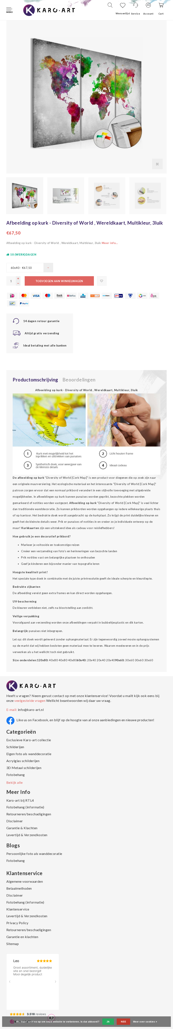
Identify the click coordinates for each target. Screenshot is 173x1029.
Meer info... (110, 243)
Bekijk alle (14, 782)
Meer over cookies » (145, 1021)
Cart (161, 13)
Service (135, 13)
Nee (123, 1021)
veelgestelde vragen (30, 700)
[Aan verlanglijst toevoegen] (102, 281)
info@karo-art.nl (31, 710)
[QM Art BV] (49, 9)
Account (148, 13)
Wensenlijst (123, 13)
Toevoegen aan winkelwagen (59, 281)
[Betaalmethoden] (12, 296)
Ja (108, 1021)
